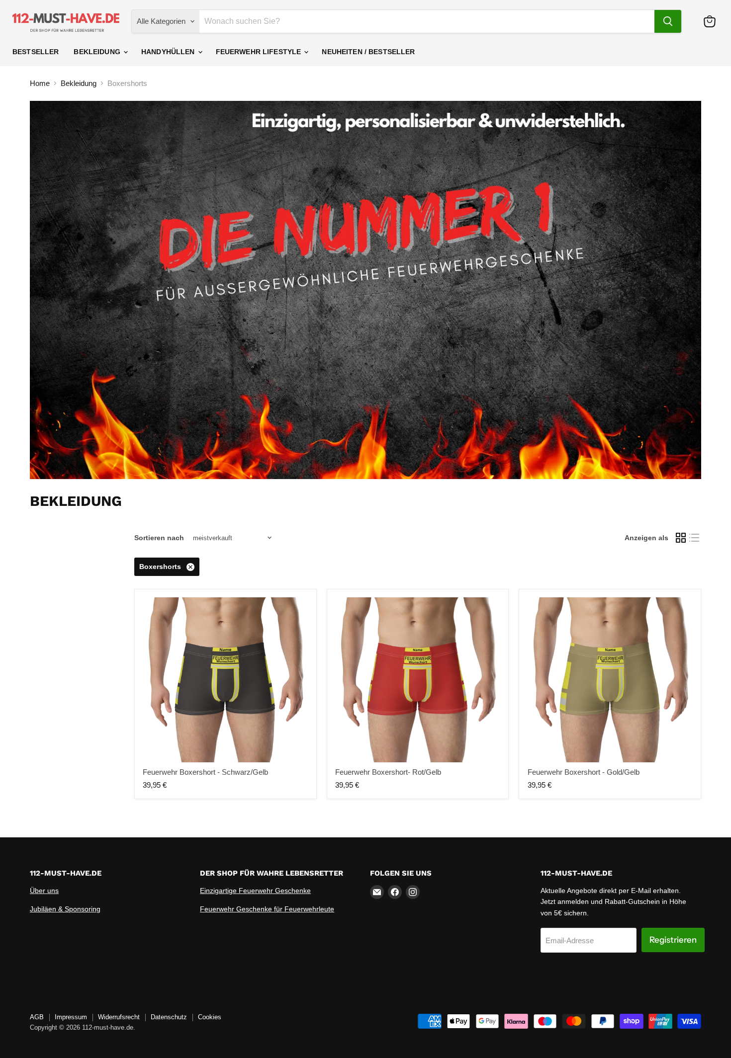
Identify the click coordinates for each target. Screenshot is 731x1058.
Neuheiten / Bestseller (368, 52)
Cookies (209, 1017)
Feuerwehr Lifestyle (259, 52)
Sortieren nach (159, 538)
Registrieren (673, 940)
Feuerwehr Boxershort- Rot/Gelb (388, 772)
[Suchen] (667, 21)
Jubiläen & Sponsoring (65, 909)
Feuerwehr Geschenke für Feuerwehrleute (267, 909)
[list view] (695, 538)
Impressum (71, 1017)
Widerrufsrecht (119, 1017)
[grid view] (681, 538)
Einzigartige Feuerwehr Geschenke (255, 891)
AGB (37, 1017)
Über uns (44, 891)
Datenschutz (169, 1017)
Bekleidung (98, 52)
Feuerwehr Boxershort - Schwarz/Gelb (205, 772)
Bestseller (35, 52)
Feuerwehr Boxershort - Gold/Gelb (584, 772)
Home (40, 83)
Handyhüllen (169, 52)
